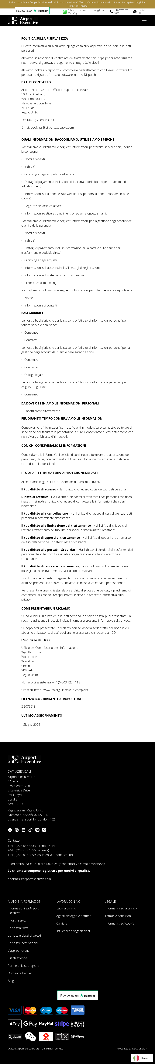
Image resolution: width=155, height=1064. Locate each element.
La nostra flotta (18, 928)
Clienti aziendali (18, 958)
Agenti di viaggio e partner (73, 916)
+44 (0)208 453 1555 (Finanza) (28, 850)
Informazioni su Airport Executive (23, 910)
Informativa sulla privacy (121, 908)
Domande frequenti (21, 973)
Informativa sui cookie (119, 923)
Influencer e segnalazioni (73, 931)
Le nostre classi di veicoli (24, 935)
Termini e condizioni (118, 916)
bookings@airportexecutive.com (29, 879)
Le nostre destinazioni (23, 943)
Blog (11, 981)
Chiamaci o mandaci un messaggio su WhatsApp (86, 12)
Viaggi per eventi (18, 950)
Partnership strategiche (23, 966)
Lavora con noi (66, 908)
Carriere (61, 923)
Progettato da (132, 1048)
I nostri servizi (17, 920)
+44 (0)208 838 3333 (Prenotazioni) (32, 846)
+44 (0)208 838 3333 (121, 12)
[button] (143, 20)
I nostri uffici (141, 12)
